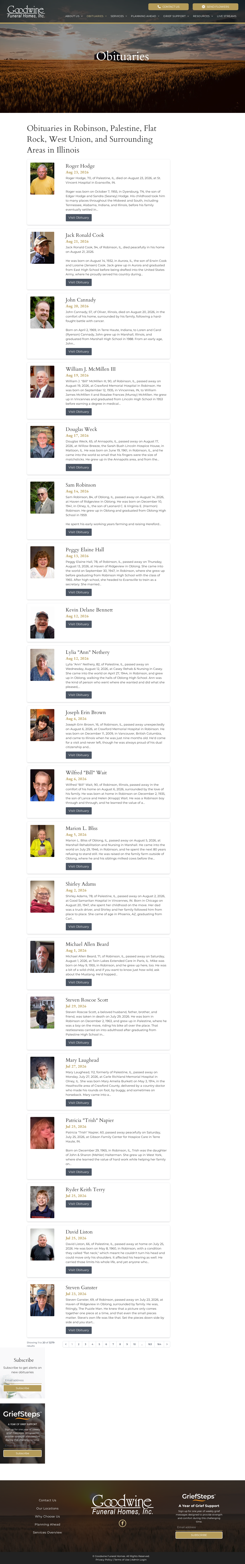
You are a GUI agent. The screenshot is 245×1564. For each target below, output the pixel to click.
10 (134, 1344)
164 (159, 1344)
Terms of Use (121, 1559)
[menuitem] (74, 16)
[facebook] (122, 1524)
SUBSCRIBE (199, 1535)
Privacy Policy (104, 1559)
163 (150, 1344)
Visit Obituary (78, 217)
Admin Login (138, 1559)
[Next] (167, 1344)
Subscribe (22, 1388)
